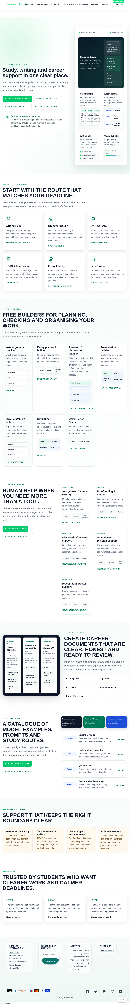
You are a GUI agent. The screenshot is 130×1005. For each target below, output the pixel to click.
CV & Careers (15, 959)
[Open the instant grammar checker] (17, 378)
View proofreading (106, 518)
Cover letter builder (108, 687)
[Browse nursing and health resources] (94, 738)
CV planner (104, 678)
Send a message (107, 950)
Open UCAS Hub (13, 283)
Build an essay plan (47, 379)
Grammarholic (68, 998)
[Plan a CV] (49, 440)
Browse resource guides (18, 771)
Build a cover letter (79, 449)
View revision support (108, 569)
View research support (74, 564)
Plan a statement (14, 462)
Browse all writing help (17, 536)
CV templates (72, 678)
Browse (121, 739)
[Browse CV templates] (89, 110)
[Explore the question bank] (94, 769)
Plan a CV (42, 455)
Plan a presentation (111, 388)
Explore (121, 770)
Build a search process (81, 408)
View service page (71, 523)
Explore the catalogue (60, 286)
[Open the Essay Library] (113, 110)
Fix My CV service (74, 696)
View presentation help (74, 610)
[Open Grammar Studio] (101, 62)
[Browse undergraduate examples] (94, 753)
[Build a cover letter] (81, 440)
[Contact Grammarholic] (107, 272)
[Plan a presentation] (112, 378)
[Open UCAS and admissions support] (113, 147)
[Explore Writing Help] (89, 147)
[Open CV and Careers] (107, 232)
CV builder (71, 687)
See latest (119, 786)
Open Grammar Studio (47, 99)
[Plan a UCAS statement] (17, 440)
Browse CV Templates (16, 106)
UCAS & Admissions (18, 962)
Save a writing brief (15, 529)
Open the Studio (56, 246)
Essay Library (15, 965)
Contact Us (14, 968)
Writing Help (14, 952)
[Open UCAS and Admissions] (23, 272)
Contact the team (99, 283)
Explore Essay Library (45, 106)
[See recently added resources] (94, 784)
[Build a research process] (81, 378)
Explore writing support (18, 243)
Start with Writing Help (17, 99)
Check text (11, 391)
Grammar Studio (16, 955)
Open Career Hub (99, 243)
